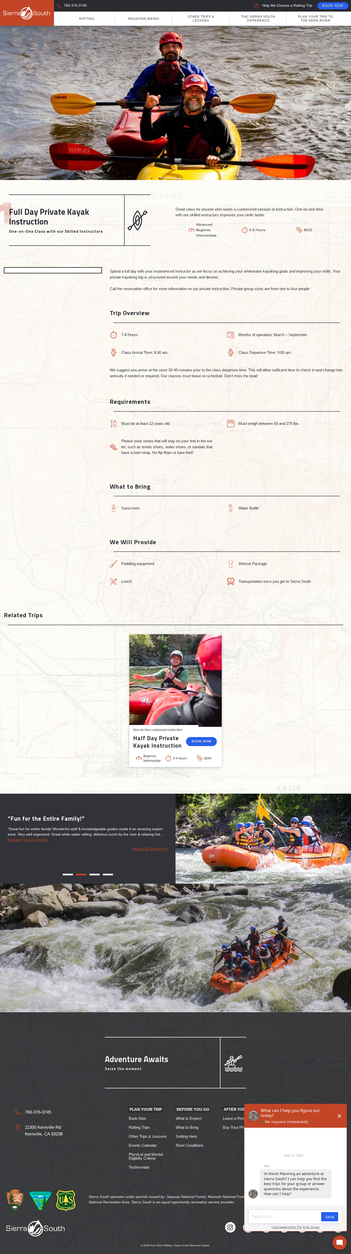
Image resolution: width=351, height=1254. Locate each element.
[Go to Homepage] (27, 13)
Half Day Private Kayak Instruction (157, 742)
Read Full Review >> (150, 849)
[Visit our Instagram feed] (230, 1228)
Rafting (86, 19)
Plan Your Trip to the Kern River (315, 18)
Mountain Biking (143, 19)
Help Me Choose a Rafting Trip (287, 5)
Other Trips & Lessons (201, 18)
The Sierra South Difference (258, 18)
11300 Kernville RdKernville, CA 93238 (44, 1130)
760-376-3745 (75, 5)
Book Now (332, 6)
